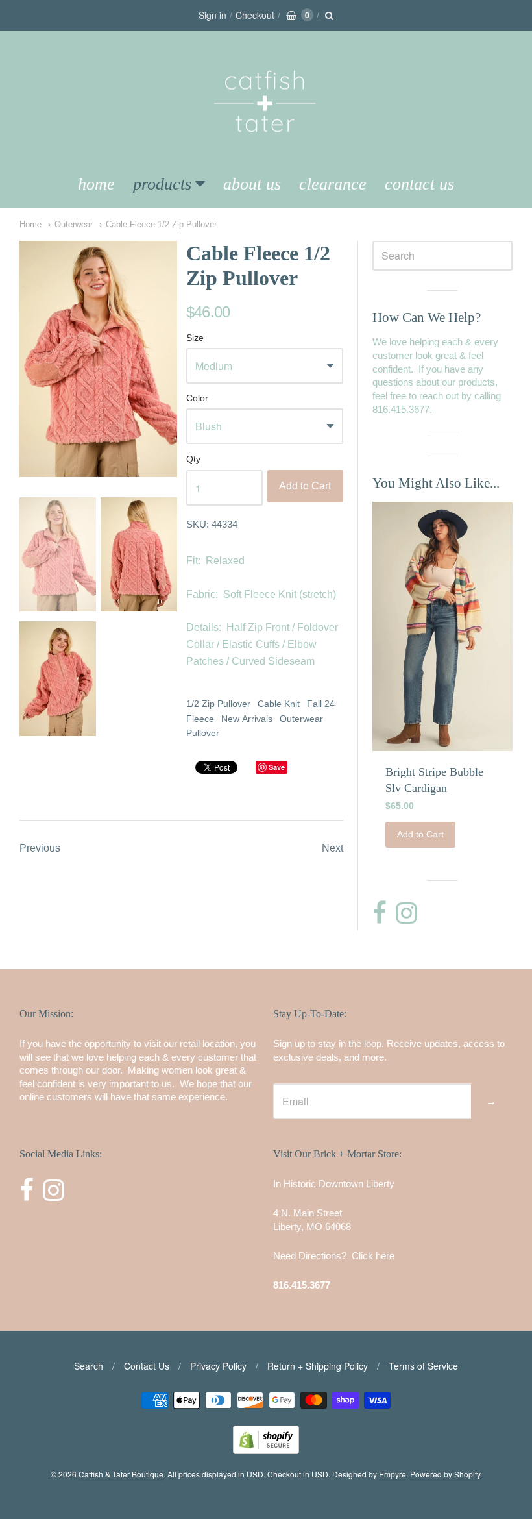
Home (96, 184)
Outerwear (73, 224)
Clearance (333, 184)
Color (197, 398)
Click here (373, 1255)
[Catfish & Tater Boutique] (266, 150)
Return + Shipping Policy (317, 1365)
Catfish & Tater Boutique (121, 1473)
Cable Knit (279, 703)
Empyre (392, 1473)
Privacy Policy (218, 1365)
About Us (252, 184)
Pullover (202, 733)
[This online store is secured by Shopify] (266, 1449)
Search (88, 1365)
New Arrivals (246, 718)
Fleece (200, 718)
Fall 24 (321, 703)
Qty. (194, 459)
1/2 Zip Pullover (218, 703)
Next (332, 848)
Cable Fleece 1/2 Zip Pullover (161, 224)
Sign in (212, 14)
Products (162, 184)
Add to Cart (305, 485)
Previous (39, 848)
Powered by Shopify (445, 1473)
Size (195, 338)
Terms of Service (423, 1365)
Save (277, 767)
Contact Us (419, 184)
